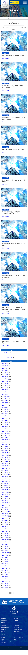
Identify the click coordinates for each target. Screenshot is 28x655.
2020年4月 (5, 485)
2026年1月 (5, 374)
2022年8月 (5, 440)
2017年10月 (5, 539)
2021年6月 (5, 466)
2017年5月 (5, 546)
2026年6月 (5, 366)
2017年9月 (5, 542)
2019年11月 (5, 492)
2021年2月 (5, 472)
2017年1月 (5, 550)
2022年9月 (5, 437)
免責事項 (3, 631)
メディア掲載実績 (7, 357)
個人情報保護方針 (5, 627)
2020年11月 (5, 476)
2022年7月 (5, 442)
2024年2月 (5, 409)
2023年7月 (5, 418)
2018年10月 (5, 516)
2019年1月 (5, 509)
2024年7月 (5, 403)
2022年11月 (5, 433)
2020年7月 (5, 479)
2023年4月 (5, 424)
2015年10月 (5, 572)
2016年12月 (5, 553)
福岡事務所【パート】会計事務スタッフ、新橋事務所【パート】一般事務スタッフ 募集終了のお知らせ (13, 309)
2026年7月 (5, 363)
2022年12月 (5, 431)
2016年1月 (5, 570)
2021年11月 (5, 457)
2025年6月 (5, 387)
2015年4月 (5, 581)
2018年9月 (5, 518)
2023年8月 (5, 416)
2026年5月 (5, 368)
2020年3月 (5, 487)
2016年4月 (5, 563)
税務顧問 (3, 639)
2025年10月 (5, 381)
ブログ (4, 355)
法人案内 (16, 620)
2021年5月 (5, 468)
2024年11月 (5, 396)
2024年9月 (5, 400)
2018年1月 (5, 533)
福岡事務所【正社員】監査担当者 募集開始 (13, 149)
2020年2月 (5, 490)
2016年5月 (5, 561)
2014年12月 (5, 585)
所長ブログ (3, 629)
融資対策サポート (5, 642)
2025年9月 (5, 383)
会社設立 (3, 637)
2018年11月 (5, 513)
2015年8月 (5, 574)
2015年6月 (5, 579)
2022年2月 (5, 450)
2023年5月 (5, 422)
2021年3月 (5, 470)
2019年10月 (5, 494)
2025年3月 (5, 392)
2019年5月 (5, 503)
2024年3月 (5, 407)
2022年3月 (5, 448)
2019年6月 (5, 500)
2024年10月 (5, 398)
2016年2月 (5, 568)
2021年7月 (5, 463)
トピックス (7, 18)
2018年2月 (5, 531)
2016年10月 (5, 555)
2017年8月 (5, 544)
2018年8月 (5, 520)
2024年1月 (5, 411)
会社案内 (16, 618)
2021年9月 (5, 461)
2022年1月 (5, 453)
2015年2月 (5, 583)
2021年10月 (5, 459)
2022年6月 (5, 444)
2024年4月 (5, 405)
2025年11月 (5, 379)
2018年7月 (5, 522)
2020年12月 (5, 474)
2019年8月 (5, 496)
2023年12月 (5, 413)
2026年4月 (5, 370)
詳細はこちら (5, 58)
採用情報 (3, 622)
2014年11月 (5, 587)
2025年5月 (5, 389)
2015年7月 (5, 576)
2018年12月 (5, 511)
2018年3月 (5, 529)
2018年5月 (5, 524)
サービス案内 (4, 620)
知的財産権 (16, 625)
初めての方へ (4, 618)
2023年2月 (5, 429)
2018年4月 (5, 526)
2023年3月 (5, 426)
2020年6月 (5, 481)
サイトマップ (17, 631)
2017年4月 (5, 548)
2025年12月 (5, 376)
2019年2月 (5, 507)
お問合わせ (3, 625)
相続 (15, 639)
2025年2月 (5, 394)
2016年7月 (5, 559)
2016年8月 (5, 557)
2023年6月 (5, 420)
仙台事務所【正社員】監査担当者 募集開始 (13, 55)
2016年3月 (5, 566)
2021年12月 (5, 455)
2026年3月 (5, 372)
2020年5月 (5, 483)
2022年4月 (5, 446)
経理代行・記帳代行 (18, 637)
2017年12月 (5, 535)
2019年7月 (5, 498)
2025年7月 (5, 385)
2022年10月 (5, 435)
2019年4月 (5, 505)
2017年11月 (5, 537)
